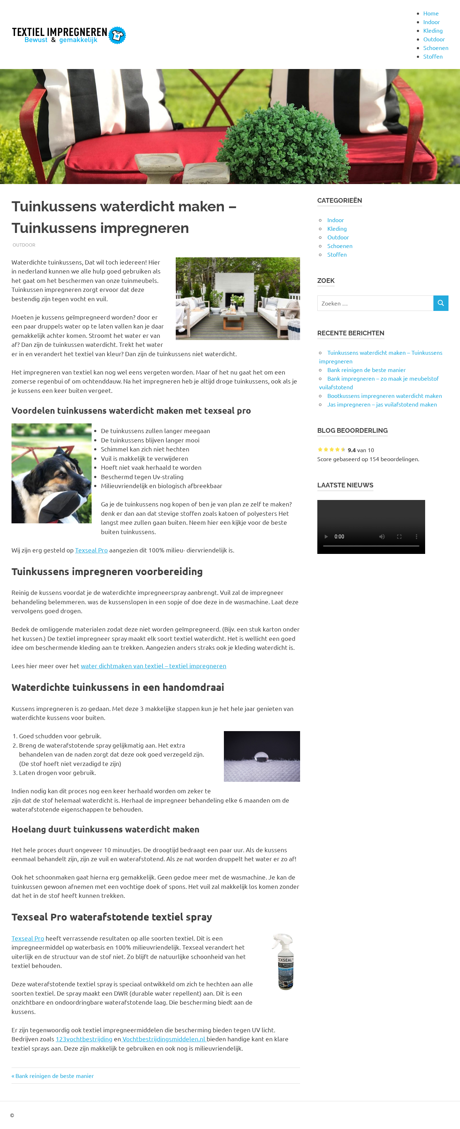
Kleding (433, 30)
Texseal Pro (91, 550)
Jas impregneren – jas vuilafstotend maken (382, 404)
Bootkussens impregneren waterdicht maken (384, 395)
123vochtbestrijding (84, 1038)
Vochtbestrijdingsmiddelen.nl (164, 1038)
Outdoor (434, 38)
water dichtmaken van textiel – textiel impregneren (153, 665)
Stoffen (433, 56)
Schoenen (435, 47)
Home (431, 13)
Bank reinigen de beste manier (54, 1075)
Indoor (431, 21)
